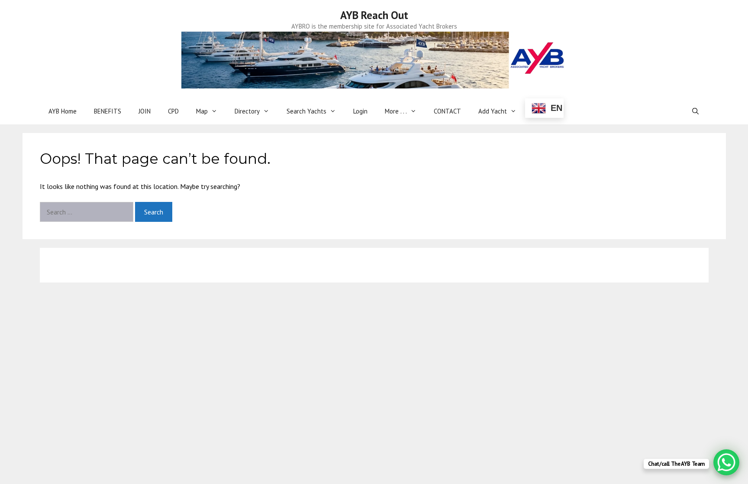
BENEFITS (107, 111)
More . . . (396, 111)
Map (202, 111)
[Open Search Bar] (695, 111)
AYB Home (62, 111)
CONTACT (447, 111)
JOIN (145, 111)
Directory (247, 111)
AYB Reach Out (374, 15)
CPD (173, 111)
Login (360, 111)
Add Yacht (492, 111)
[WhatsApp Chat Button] (726, 462)
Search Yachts (306, 111)
